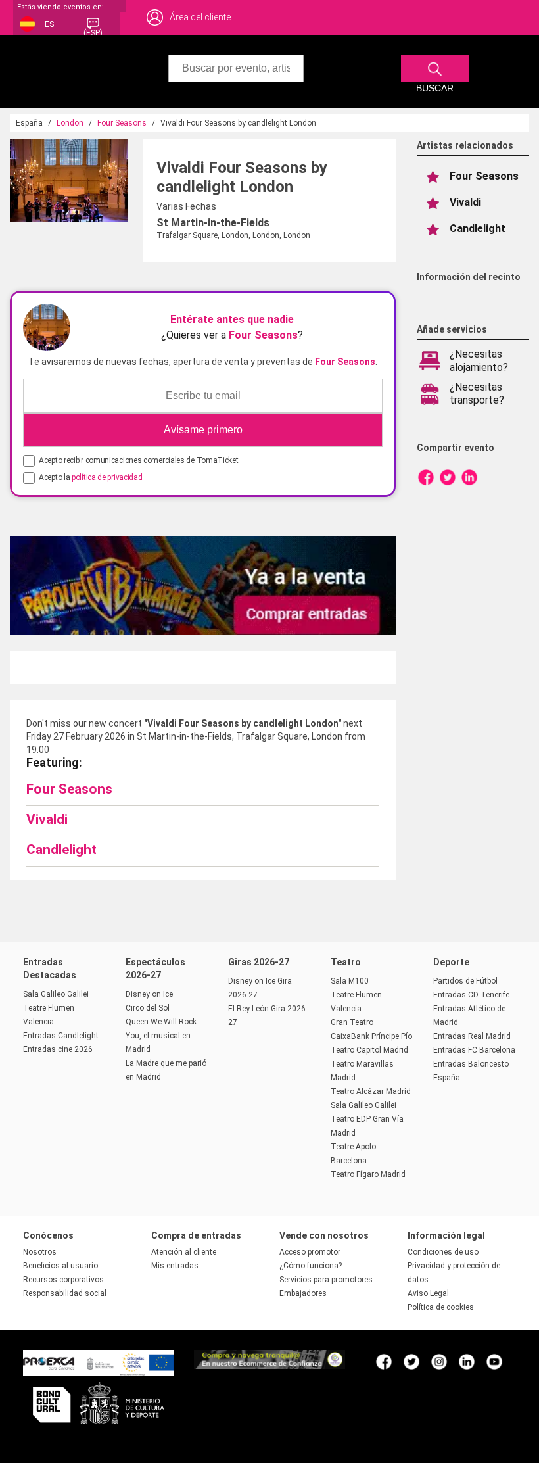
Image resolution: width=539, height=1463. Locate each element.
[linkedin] (467, 1361)
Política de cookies (441, 1307)
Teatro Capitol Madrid (369, 1050)
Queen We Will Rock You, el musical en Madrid (161, 1035)
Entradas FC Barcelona (474, 1050)
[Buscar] (435, 68)
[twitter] (411, 1361)
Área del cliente (200, 17)
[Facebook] (426, 476)
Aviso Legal (428, 1293)
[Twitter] (447, 476)
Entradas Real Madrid (472, 1036)
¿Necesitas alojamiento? (479, 360)
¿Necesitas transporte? (477, 393)
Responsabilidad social (64, 1293)
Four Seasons (122, 123)
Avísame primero (203, 429)
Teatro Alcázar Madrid (371, 1091)
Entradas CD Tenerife (471, 994)
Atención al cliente (183, 1252)
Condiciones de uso (443, 1252)
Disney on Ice (149, 994)
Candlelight (61, 849)
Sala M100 (350, 981)
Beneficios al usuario (60, 1265)
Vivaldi (47, 819)
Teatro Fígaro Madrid (368, 1174)
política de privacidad (107, 477)
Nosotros (40, 1252)
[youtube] (494, 1361)
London (70, 123)
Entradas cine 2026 (58, 1049)
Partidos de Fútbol (465, 981)
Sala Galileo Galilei (56, 994)
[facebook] (384, 1361)
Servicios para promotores (326, 1279)
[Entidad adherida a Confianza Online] (269, 1365)
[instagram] (439, 1361)
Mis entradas (175, 1265)
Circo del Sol (148, 1008)
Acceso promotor (309, 1252)
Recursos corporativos (63, 1279)
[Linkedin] (469, 476)
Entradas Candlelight (61, 1035)
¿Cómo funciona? (310, 1265)
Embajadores (303, 1293)
